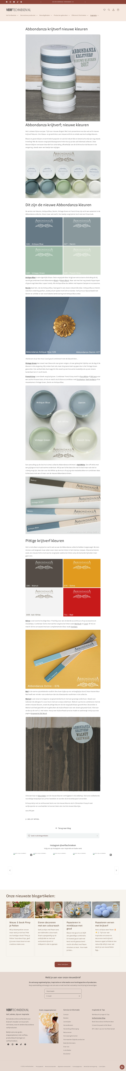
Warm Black (64, 280)
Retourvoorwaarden (50, 1066)
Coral (86, 624)
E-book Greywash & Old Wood (101, 1025)
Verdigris (74, 627)
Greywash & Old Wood (39, 713)
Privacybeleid (39, 1066)
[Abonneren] (79, 996)
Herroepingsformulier (70, 1036)
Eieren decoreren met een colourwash (48, 924)
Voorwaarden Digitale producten (74, 1039)
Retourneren (67, 1032)
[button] (12, 15)
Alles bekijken (63, 964)
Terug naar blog (64, 828)
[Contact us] (122, 1067)
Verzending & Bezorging (71, 1029)
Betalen (65, 1018)
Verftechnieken (29, 1066)
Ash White (81, 465)
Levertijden (67, 1022)
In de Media (67, 1050)
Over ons (66, 1047)
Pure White (84, 376)
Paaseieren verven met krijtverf (104, 924)
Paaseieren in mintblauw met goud (74, 925)
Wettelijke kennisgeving (90, 1066)
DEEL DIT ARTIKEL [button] (33, 819)
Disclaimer (66, 1054)
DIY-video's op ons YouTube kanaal (103, 1029)
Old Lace (93, 376)
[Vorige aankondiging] (41, 2)
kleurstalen (42, 796)
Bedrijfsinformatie (69, 1043)
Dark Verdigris (91, 379)
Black (56, 280)
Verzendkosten (68, 1025)
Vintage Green (31, 363)
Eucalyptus (81, 379)
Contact (66, 1014)
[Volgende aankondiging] (85, 2)
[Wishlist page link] (104, 10)
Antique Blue (30, 277)
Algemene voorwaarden (64, 1066)
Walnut (28, 699)
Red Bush (78, 624)
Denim (28, 288)
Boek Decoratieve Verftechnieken (103, 1022)
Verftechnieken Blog (98, 1018)
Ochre (27, 621)
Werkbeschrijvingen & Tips (100, 1014)
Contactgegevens (77, 1066)
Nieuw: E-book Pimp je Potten (19, 924)
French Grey (30, 376)
